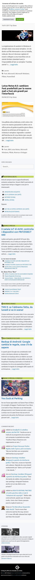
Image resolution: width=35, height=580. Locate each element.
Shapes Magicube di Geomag (12, 276)
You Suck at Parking (11, 398)
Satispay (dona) (9, 197)
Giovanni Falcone (6, 558)
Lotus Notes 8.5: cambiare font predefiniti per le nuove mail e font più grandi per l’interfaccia (16, 89)
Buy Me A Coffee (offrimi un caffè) (16, 209)
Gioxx (3, 573)
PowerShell (11, 77)
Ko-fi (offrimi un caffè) (12, 194)
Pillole (4, 77)
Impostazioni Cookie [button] (8, 19)
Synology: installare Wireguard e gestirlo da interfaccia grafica (17, 460)
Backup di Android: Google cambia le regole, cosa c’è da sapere (16, 344)
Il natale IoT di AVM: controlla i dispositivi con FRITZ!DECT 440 (17, 231)
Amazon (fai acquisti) (12, 192)
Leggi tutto (14, 65)
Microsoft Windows (22, 74)
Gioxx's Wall (14, 573)
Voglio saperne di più (8, 16)
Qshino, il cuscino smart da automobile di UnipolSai (18, 274)
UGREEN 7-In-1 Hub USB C (11, 291)
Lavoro (6, 71)
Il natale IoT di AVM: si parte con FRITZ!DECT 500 (18, 264)
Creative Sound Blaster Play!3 (12, 289)
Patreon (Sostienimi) (11, 211)
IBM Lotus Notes (14, 149)
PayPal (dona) (9, 200)
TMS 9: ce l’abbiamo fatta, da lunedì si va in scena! (17, 308)
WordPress (20, 573)
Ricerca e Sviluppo (20, 152)
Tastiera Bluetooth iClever (11, 293)
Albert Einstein (6, 543)
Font (5, 74)
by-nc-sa (14, 575)
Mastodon (19, 575)
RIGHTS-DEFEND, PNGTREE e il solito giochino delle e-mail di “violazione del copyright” (19, 493)
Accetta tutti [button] (20, 19)
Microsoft (11, 74)
